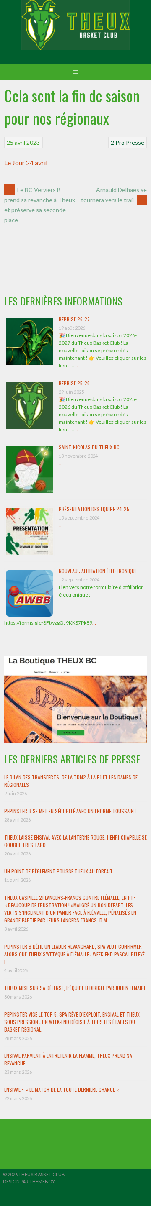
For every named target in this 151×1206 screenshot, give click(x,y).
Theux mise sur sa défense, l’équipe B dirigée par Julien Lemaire (75, 987)
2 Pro (118, 142)
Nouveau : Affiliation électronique (98, 570)
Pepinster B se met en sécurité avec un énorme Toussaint (70, 810)
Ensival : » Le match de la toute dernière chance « (62, 1089)
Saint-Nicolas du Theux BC (89, 447)
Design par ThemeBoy (29, 1181)
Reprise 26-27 (74, 319)
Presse (135, 142)
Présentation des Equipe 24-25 (94, 508)
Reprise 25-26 (74, 383)
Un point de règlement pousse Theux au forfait (58, 871)
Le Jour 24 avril (25, 162)
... (76, 365)
